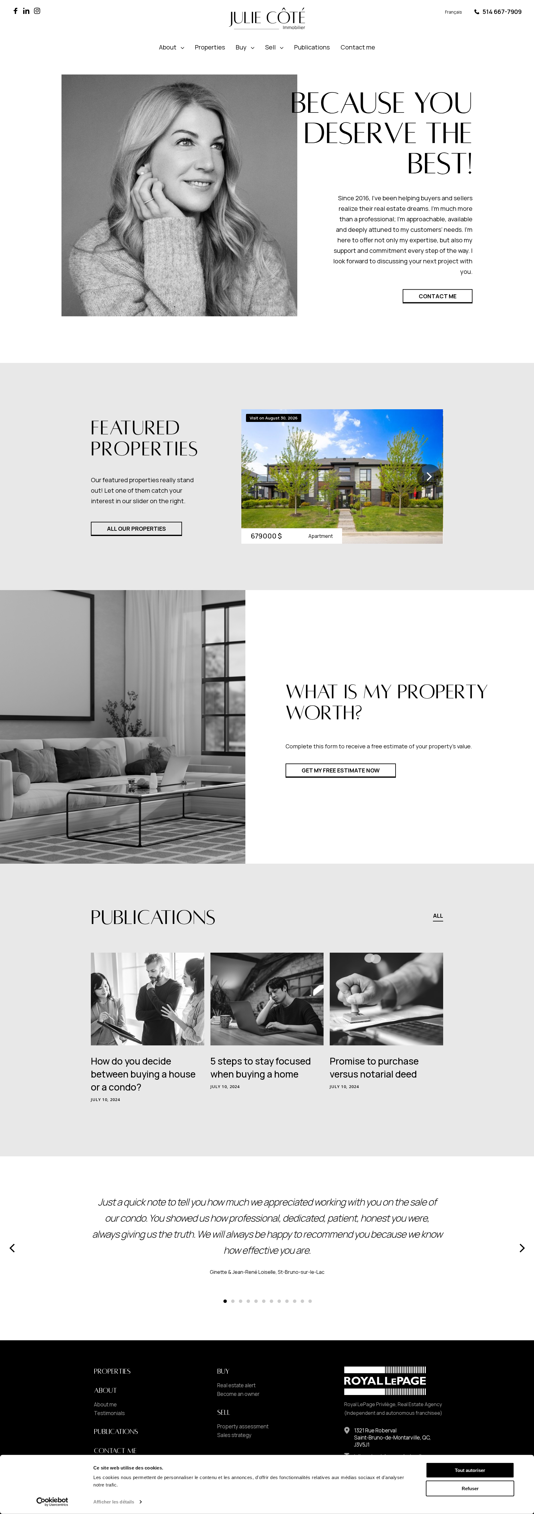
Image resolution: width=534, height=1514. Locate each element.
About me (105, 1404)
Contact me (358, 47)
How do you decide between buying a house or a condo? (143, 1074)
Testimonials (109, 1413)
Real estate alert (236, 1385)
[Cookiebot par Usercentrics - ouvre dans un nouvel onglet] (52, 1502)
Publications (312, 47)
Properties (210, 47)
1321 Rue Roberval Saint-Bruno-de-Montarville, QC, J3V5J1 (392, 1437)
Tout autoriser (470, 1470)
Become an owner (238, 1394)
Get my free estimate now (341, 770)
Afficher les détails (113, 1501)
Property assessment (243, 1426)
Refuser (470, 1488)
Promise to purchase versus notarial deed (374, 1067)
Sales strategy (234, 1435)
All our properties (136, 528)
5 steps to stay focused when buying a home (260, 1067)
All (438, 916)
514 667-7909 (502, 11)
